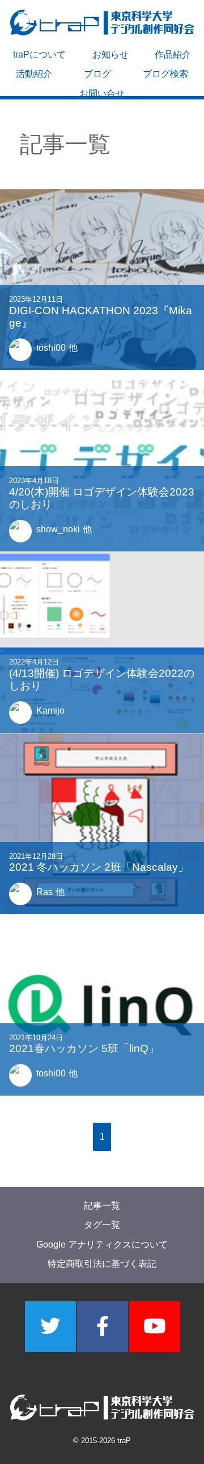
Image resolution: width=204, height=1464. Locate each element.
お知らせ (110, 54)
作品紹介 (173, 54)
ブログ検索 (165, 74)
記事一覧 (102, 1205)
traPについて (39, 54)
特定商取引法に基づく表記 (102, 1264)
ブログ (97, 74)
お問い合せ (102, 93)
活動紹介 (34, 74)
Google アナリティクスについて (102, 1244)
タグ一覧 (102, 1225)
